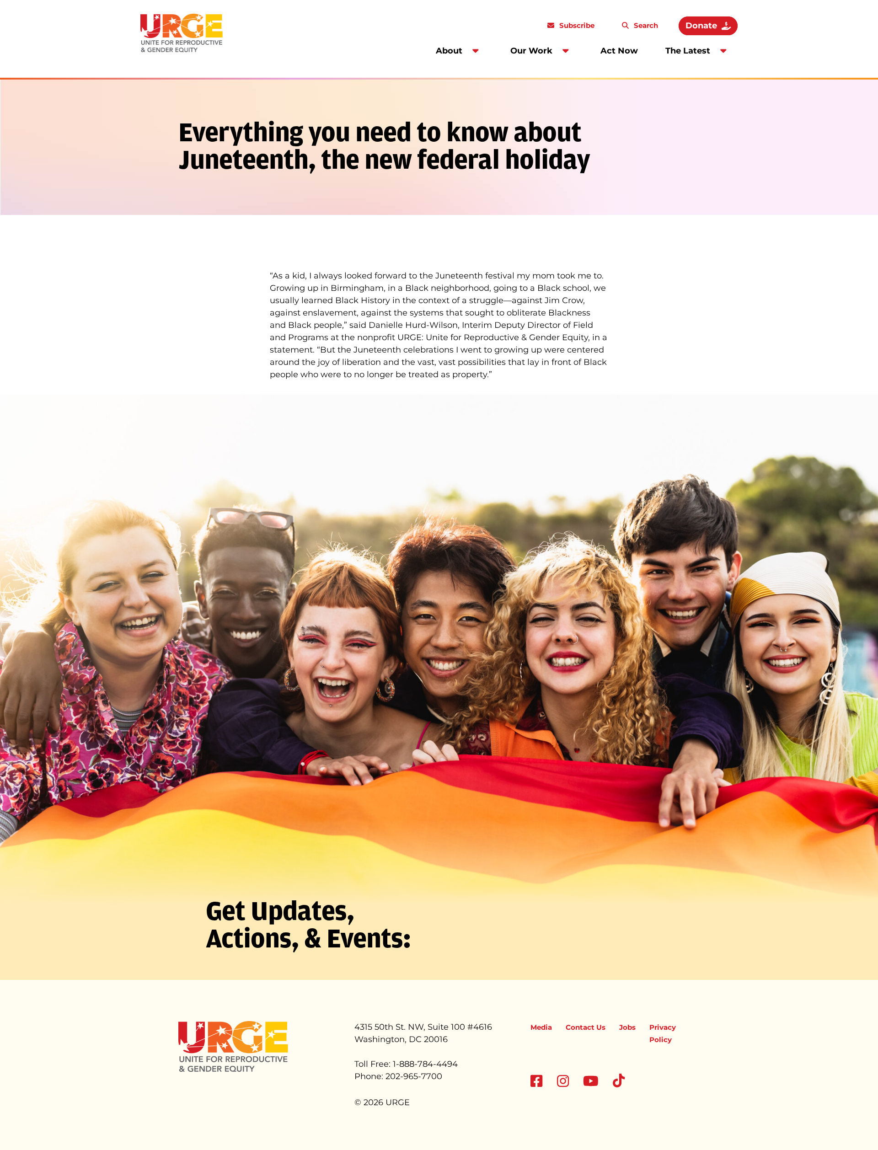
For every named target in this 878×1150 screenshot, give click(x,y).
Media (541, 1027)
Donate (701, 26)
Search (645, 25)
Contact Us (585, 1027)
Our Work (531, 51)
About (449, 51)
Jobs (627, 1027)
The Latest (687, 51)
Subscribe (575, 25)
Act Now (619, 51)
